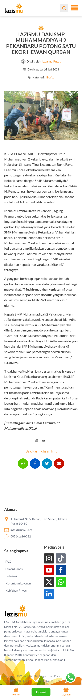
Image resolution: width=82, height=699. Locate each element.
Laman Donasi (14, 569)
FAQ (8, 561)
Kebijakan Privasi (16, 590)
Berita (50, 77)
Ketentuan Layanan (18, 583)
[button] (23, 463)
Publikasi (11, 576)
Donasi (41, 692)
